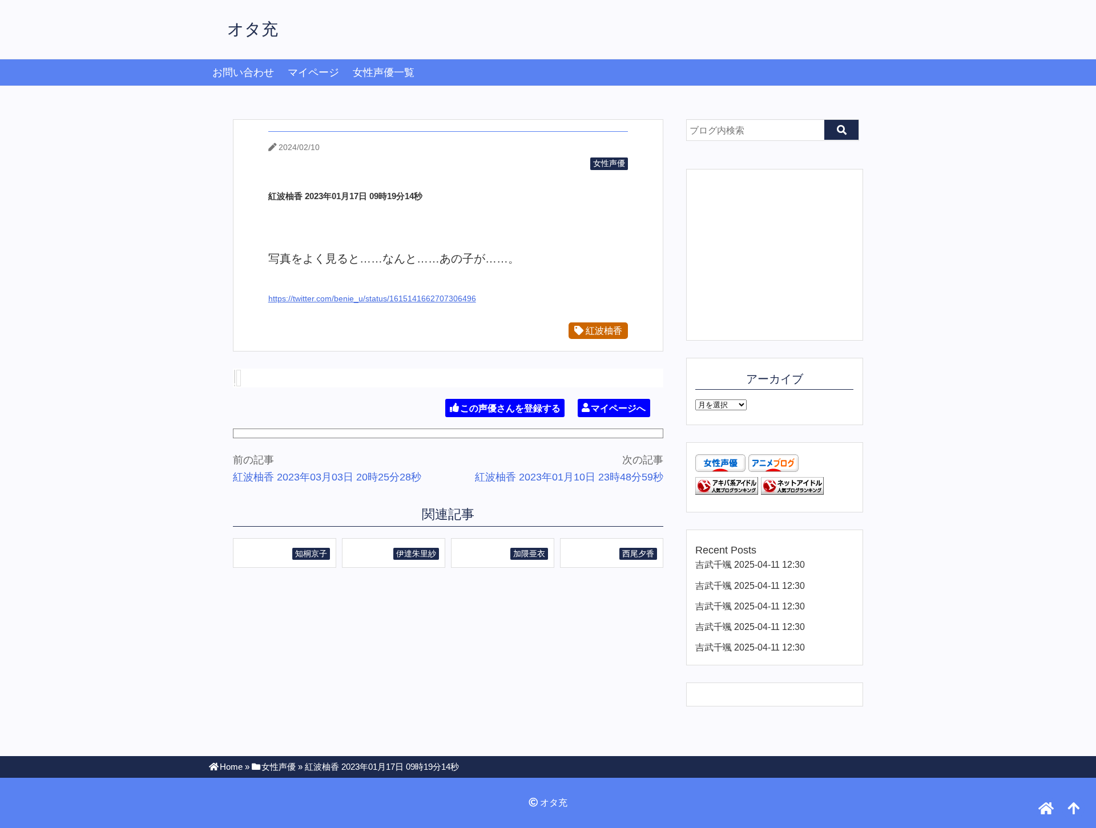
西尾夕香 (638, 553)
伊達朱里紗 (416, 553)
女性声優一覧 (383, 72)
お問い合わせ (243, 72)
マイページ (313, 72)
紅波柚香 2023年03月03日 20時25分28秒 (327, 477)
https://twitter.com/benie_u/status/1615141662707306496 (372, 298)
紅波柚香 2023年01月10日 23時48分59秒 (569, 477)
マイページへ (618, 408)
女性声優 (609, 163)
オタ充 (252, 29)
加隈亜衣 (529, 553)
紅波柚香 (602, 330)
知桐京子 (311, 553)
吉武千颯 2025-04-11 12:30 (750, 564)
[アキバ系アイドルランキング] (726, 491)
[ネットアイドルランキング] (792, 491)
